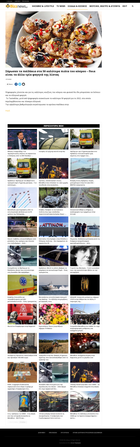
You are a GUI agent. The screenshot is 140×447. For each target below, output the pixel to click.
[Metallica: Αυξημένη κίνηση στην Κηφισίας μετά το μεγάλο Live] (85, 343)
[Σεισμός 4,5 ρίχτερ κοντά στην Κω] (53, 139)
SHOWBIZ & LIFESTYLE (43, 6)
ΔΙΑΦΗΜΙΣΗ (17, 1)
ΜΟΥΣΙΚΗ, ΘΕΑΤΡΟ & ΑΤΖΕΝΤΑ (104, 6)
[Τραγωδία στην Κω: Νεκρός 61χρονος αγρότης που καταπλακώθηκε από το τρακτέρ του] (53, 343)
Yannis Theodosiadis (76, 443)
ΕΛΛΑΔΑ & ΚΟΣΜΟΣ (77, 6)
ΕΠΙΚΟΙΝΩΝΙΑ (25, 1)
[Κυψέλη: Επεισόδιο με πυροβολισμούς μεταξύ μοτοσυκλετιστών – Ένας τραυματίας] (22, 285)
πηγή (7, 110)
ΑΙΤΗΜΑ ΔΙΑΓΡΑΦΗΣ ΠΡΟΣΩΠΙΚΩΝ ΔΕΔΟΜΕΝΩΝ (87, 433)
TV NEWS (60, 6)
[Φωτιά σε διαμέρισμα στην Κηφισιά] (22, 314)
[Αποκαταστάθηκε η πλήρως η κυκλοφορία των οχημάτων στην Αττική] (85, 197)
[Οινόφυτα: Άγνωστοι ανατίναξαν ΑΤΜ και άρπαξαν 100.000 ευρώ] (22, 343)
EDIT (124, 6)
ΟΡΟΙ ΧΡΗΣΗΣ (65, 433)
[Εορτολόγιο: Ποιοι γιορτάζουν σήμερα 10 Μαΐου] (53, 314)
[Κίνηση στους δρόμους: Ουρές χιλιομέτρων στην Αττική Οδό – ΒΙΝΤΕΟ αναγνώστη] (85, 168)
